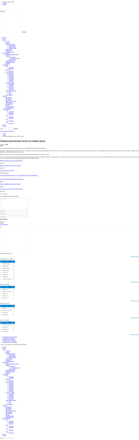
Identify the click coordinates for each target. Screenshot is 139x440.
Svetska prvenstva (16, 58)
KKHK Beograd (9, 107)
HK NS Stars (9, 97)
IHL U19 (8, 70)
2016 (10, 93)
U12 (7, 110)
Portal (4, 124)
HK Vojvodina (9, 102)
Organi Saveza (12, 45)
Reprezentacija (6, 53)
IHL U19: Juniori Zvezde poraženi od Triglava (10, 165)
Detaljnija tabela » (135, 256)
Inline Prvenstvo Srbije (11, 91)
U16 (7, 122)
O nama (5, 3)
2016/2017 (11, 78)
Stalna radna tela (12, 48)
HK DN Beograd (10, 106)
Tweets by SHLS (4, 224)
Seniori (7, 55)
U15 (7, 119)
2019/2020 (11, 67)
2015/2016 (11, 79)
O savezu (8, 41)
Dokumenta (8, 50)
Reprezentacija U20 (10, 61)
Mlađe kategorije (7, 109)
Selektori (8, 63)
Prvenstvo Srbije (9, 72)
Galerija (5, 126)
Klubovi (5, 96)
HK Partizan (9, 98)
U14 (7, 115)
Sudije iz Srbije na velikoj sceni (7, 170)
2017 (10, 92)
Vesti (4, 39)
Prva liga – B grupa (10, 83)
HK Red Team (9, 104)
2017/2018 (11, 76)
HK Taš (7, 105)
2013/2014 (11, 81)
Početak (5, 37)
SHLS (4, 40)
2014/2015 (11, 80)
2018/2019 (11, 68)
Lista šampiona (9, 94)
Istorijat (7, 42)
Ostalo (1, 181)
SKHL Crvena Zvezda (11, 101)
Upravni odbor (12, 46)
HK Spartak (8, 100)
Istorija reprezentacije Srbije (12, 54)
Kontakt (5, 4)
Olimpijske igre (12, 59)
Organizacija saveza (10, 44)
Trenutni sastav (12, 57)
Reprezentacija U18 (10, 62)
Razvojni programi (10, 52)
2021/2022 (11, 74)
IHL (7, 66)
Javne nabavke (9, 49)
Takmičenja (5, 65)
